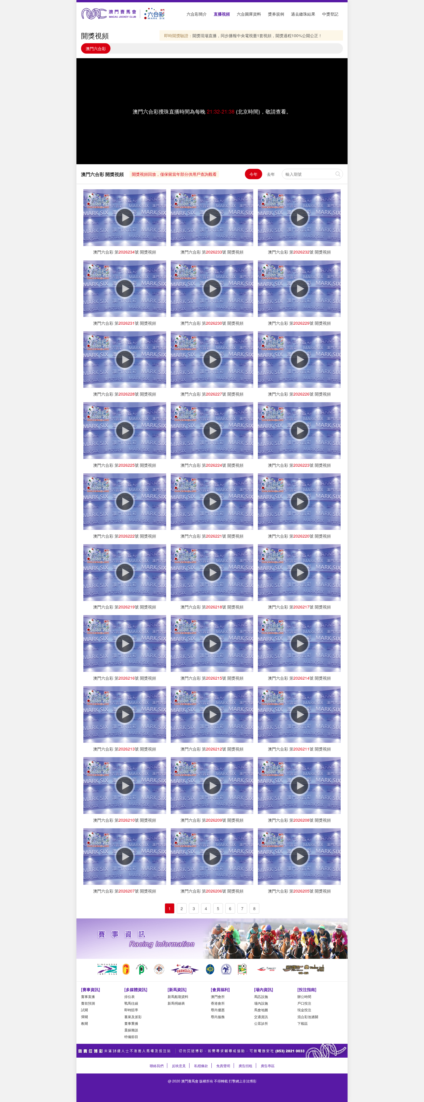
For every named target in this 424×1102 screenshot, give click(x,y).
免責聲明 (223, 1065)
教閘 (84, 1023)
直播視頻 (222, 14)
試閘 (84, 1009)
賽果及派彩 (133, 1016)
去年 (271, 174)
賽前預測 (88, 1003)
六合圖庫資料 (249, 14)
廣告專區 (268, 1065)
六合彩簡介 (197, 14)
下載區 (302, 1023)
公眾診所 (261, 1023)
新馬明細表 (176, 1003)
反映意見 (179, 1065)
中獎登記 (330, 14)
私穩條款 (201, 1065)
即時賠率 (131, 1009)
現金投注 (304, 1009)
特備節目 (131, 1036)
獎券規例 (276, 14)
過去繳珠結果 (303, 14)
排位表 (129, 996)
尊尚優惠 (218, 1009)
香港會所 (218, 1003)
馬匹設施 (261, 996)
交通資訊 (261, 1016)
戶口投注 (304, 1003)
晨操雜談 (131, 1029)
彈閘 (84, 1016)
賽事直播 (88, 996)
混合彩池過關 (307, 1016)
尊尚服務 (218, 1016)
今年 (253, 174)
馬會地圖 (261, 1009)
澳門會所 (218, 996)
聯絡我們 (157, 1065)
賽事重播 (131, 1023)
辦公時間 (304, 996)
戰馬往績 (131, 1003)
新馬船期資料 (178, 996)
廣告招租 (245, 1065)
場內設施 (261, 1003)
